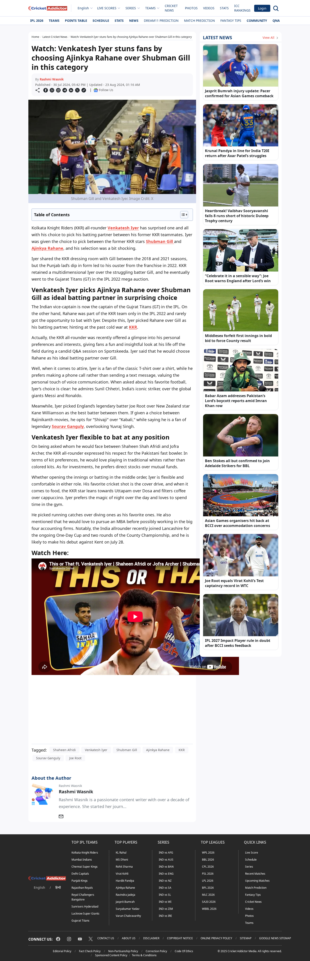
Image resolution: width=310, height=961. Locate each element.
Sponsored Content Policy (111, 955)
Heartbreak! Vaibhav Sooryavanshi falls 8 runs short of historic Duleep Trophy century (236, 215)
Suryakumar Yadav (127, 909)
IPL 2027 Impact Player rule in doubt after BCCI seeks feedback (237, 643)
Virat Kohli (122, 874)
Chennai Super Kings (84, 867)
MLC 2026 (208, 895)
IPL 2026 (36, 20)
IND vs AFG (166, 852)
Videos (208, 8)
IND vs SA (165, 888)
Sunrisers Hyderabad (84, 906)
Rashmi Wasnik (52, 79)
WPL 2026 (208, 852)
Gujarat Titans (80, 920)
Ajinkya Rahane (47, 248)
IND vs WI (165, 902)
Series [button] (130, 8)
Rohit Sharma (124, 867)
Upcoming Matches (257, 881)
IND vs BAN (166, 867)
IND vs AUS (166, 860)
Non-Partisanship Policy (123, 951)
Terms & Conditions (144, 955)
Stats (224, 8)
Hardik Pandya (125, 881)
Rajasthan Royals (82, 888)
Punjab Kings (79, 881)
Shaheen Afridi (64, 750)
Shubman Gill (126, 750)
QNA (276, 20)
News (133, 20)
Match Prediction (199, 20)
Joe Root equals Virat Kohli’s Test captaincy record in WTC (234, 583)
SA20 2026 (209, 902)
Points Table (76, 20)
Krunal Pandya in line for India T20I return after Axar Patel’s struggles (237, 153)
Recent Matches (255, 874)
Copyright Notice (180, 938)
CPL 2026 (208, 867)
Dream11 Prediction (161, 20)
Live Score (251, 852)
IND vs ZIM (166, 909)
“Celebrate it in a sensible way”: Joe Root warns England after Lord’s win (238, 278)
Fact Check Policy (90, 951)
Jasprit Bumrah (125, 902)
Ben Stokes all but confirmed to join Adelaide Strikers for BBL (237, 463)
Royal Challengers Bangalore (82, 897)
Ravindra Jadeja (125, 895)
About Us (128, 938)
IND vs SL (165, 895)
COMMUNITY (257, 20)
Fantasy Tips (230, 20)
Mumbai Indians (81, 860)
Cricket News (171, 8)
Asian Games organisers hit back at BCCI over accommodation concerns (237, 523)
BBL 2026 (208, 860)
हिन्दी (58, 887)
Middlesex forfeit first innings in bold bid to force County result (238, 338)
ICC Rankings (242, 8)
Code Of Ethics (184, 951)
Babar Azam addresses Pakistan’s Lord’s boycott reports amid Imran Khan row (236, 400)
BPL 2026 (208, 888)
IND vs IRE (165, 916)
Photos (191, 8)
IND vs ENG (166, 874)
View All (269, 37)
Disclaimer (151, 938)
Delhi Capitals (80, 874)
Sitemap (245, 938)
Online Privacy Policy (216, 938)
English (83, 8)
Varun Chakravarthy (128, 916)
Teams (54, 20)
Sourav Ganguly (48, 758)
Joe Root (75, 758)
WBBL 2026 (209, 909)
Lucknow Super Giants (85, 913)
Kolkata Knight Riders (84, 852)
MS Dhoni (122, 860)
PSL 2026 (208, 874)
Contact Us (105, 938)
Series (249, 867)
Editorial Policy (62, 951)
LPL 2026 (207, 881)
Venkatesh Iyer (96, 750)
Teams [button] (150, 8)
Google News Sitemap (275, 938)
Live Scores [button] (106, 8)
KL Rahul (121, 852)
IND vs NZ (165, 881)
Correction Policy (156, 951)
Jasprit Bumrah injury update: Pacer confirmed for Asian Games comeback (239, 93)
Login (262, 8)
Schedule (101, 20)
